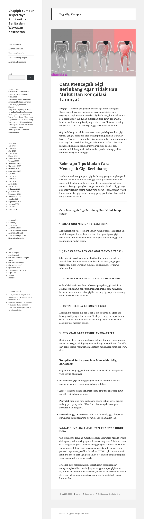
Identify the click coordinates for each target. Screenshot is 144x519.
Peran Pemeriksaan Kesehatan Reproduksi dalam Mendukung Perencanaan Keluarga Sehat (20, 119)
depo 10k (12, 273)
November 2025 (14, 166)
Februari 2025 (14, 189)
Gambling (12, 223)
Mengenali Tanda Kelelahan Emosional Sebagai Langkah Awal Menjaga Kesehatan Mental (19, 103)
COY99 (101, 451)
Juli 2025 (12, 176)
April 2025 (12, 184)
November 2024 (14, 196)
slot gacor (27, 307)
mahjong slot (13, 255)
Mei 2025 (12, 181)
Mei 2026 (12, 151)
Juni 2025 (12, 179)
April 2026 (12, 153)
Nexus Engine (13, 252)
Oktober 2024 (13, 199)
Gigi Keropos (103, 494)
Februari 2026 (14, 158)
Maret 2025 (13, 186)
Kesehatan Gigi (114, 494)
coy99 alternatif (25, 297)
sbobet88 (11, 278)
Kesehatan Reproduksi (17, 62)
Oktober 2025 (13, 168)
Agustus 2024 (13, 204)
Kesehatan (12, 225)
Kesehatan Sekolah (16, 53)
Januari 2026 (13, 161)
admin (78, 494)
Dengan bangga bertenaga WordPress (74, 513)
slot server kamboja (16, 262)
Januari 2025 (13, 191)
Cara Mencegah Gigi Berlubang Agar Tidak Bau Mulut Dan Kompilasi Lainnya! (88, 91)
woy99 (11, 275)
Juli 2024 (12, 206)
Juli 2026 (12, 146)
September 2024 (14, 201)
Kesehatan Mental (15, 49)
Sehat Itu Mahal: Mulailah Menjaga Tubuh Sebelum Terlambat (19, 94)
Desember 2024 (14, 194)
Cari (10, 74)
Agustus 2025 (13, 174)
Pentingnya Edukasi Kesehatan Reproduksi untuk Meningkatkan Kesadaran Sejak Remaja (20, 129)
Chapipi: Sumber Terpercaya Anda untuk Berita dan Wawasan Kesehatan (21, 21)
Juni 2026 (12, 148)
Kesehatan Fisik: (14, 44)
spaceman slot (14, 267)
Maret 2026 (13, 156)
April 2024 (12, 209)
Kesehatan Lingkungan (17, 57)
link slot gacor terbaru (17, 270)
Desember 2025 (14, 163)
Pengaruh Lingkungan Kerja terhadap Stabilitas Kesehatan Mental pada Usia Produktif (20, 112)
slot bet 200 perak (15, 265)
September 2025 (14, 171)
